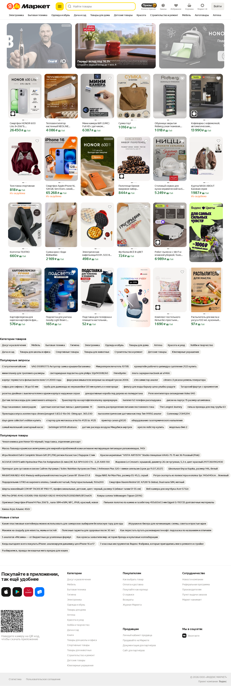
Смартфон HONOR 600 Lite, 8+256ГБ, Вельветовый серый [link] (23, 125)
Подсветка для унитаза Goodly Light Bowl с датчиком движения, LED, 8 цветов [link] (61, 319)
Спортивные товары (78, 645)
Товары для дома (76, 609)
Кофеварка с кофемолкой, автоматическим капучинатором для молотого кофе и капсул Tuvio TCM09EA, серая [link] (205, 125)
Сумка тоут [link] (125, 123)
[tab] (16, 15)
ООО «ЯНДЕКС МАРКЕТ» (213, 677)
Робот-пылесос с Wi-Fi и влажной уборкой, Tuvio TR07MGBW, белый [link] (168, 253)
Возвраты (128, 599)
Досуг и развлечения (79, 579)
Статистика (15, 679)
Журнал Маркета (132, 604)
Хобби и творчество (78, 625)
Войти (218, 6)
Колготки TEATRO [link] (20, 252)
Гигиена (71, 594)
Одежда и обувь (76, 604)
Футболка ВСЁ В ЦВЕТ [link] (131, 252)
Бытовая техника (76, 589)
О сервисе (128, 594)
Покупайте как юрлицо (135, 589)
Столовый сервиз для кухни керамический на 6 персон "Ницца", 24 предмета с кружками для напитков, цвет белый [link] (169, 187)
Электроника (74, 599)
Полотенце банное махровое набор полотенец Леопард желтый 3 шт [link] (130, 187)
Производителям (191, 589)
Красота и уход (75, 620)
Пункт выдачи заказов (194, 594)
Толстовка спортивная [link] (22, 185)
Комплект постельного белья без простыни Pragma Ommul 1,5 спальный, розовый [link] (167, 319)
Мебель (71, 584)
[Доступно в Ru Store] (39, 596)
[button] (206, 636)
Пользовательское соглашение (43, 679)
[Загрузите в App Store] (6, 596)
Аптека (71, 614)
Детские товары (76, 660)
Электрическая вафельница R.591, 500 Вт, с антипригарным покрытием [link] (96, 253)
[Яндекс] (222, 681)
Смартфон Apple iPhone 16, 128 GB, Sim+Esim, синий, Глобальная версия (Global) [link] (61, 187)
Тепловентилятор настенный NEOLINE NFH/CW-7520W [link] (57, 125)
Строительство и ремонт (81, 655)
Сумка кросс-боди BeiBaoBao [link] (56, 253)
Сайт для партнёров (134, 650)
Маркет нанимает (192, 599)
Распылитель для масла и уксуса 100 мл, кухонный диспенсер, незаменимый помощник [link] (205, 319)
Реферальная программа (196, 584)
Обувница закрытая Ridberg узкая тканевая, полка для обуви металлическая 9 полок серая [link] (168, 125)
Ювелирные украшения (80, 665)
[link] (14, 345)
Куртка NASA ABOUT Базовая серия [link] (202, 187)
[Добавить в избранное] (37, 78)
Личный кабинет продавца (137, 635)
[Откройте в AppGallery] (28, 596)
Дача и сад (73, 630)
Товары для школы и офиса (82, 640)
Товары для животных (79, 650)
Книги (70, 635)
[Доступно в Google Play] (17, 596)
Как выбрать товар (133, 579)
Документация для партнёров (139, 645)
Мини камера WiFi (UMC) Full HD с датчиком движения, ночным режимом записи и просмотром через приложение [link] (95, 125)
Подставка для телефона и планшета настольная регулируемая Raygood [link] (97, 319)
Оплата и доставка (133, 584)
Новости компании (192, 579)
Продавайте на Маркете (136, 640)
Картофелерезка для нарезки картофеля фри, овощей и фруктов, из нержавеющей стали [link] (23, 319)
